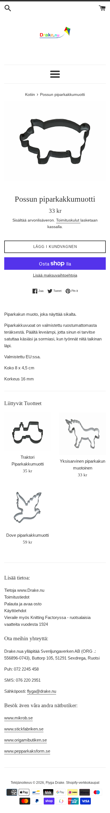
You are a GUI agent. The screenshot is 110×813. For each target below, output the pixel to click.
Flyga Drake (55, 783)
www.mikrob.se (18, 717)
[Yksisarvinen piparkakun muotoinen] (82, 433)
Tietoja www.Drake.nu (24, 590)
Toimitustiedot (16, 597)
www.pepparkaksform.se (27, 751)
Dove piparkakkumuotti (27, 535)
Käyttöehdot (15, 610)
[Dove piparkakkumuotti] (27, 508)
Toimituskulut (68, 220)
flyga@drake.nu (41, 691)
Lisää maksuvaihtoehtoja (55, 275)
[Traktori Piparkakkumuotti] (27, 431)
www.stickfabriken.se (23, 728)
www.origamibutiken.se (25, 740)
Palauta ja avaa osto (22, 603)
